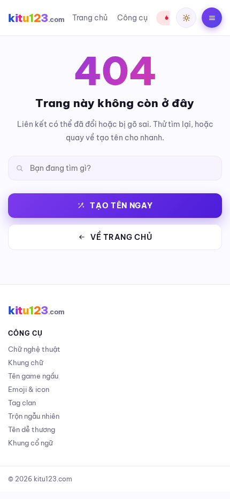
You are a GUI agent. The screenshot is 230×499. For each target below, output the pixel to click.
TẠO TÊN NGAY (121, 205)
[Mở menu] (212, 17)
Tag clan (22, 402)
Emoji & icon (28, 389)
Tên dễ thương (31, 429)
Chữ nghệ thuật (34, 349)
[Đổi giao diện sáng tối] (186, 17)
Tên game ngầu (33, 376)
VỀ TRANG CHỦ (121, 237)
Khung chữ (25, 362)
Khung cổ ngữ (30, 442)
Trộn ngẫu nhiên (33, 416)
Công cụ (132, 17)
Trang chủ (90, 17)
